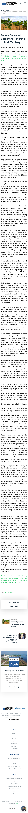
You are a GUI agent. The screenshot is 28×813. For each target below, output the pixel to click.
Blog (14, 741)
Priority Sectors (14, 783)
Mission (14, 733)
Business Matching (14, 788)
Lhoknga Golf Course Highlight (14, 786)
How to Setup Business (14, 781)
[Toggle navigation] (25, 3)
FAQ (14, 791)
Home (2, 10)
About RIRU (14, 746)
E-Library (14, 794)
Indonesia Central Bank (14, 758)
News (7, 10)
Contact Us (12, 687)
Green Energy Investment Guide (14, 778)
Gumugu (17, 803)
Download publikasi (8, 576)
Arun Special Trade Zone (14, 766)
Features (10, 592)
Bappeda (14, 763)
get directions (15, 719)
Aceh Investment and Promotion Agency (14, 768)
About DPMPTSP (14, 749)
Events (14, 738)
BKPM (14, 761)
